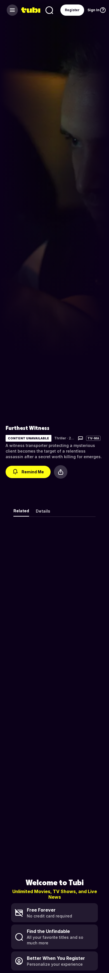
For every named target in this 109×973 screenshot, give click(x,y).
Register (72, 10)
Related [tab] (21, 510)
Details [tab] (43, 511)
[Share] (60, 472)
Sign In (93, 10)
